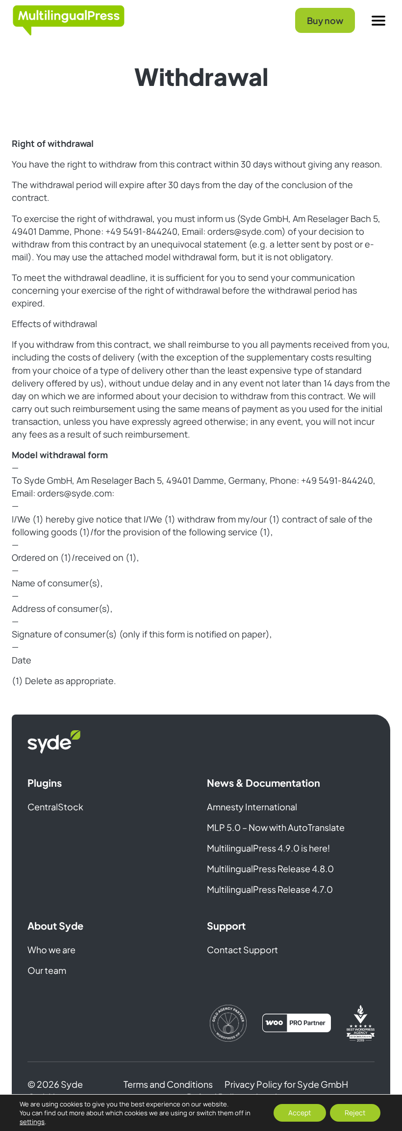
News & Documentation (263, 782)
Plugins (44, 782)
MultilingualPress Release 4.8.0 (270, 868)
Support (226, 925)
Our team (46, 970)
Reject (355, 1112)
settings (32, 1121)
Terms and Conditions (168, 1084)
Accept (299, 1112)
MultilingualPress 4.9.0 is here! (268, 848)
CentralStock (55, 806)
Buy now (325, 20)
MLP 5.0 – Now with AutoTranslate (276, 827)
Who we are (51, 949)
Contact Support (242, 949)
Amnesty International (252, 806)
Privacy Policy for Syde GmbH (286, 1084)
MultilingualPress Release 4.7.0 (270, 889)
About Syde (55, 925)
